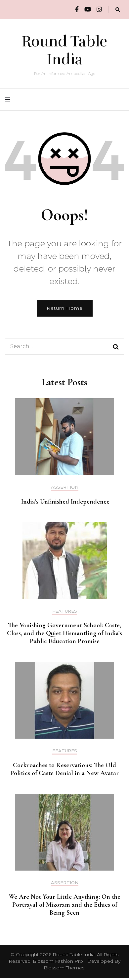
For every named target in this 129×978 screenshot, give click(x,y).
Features (64, 611)
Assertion (64, 487)
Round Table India (64, 50)
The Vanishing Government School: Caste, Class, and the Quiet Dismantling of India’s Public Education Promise (64, 633)
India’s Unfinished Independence (64, 502)
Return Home (65, 308)
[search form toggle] (117, 10)
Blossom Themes (64, 968)
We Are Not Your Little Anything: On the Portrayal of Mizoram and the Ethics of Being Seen (64, 905)
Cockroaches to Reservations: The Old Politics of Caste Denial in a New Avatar (64, 769)
